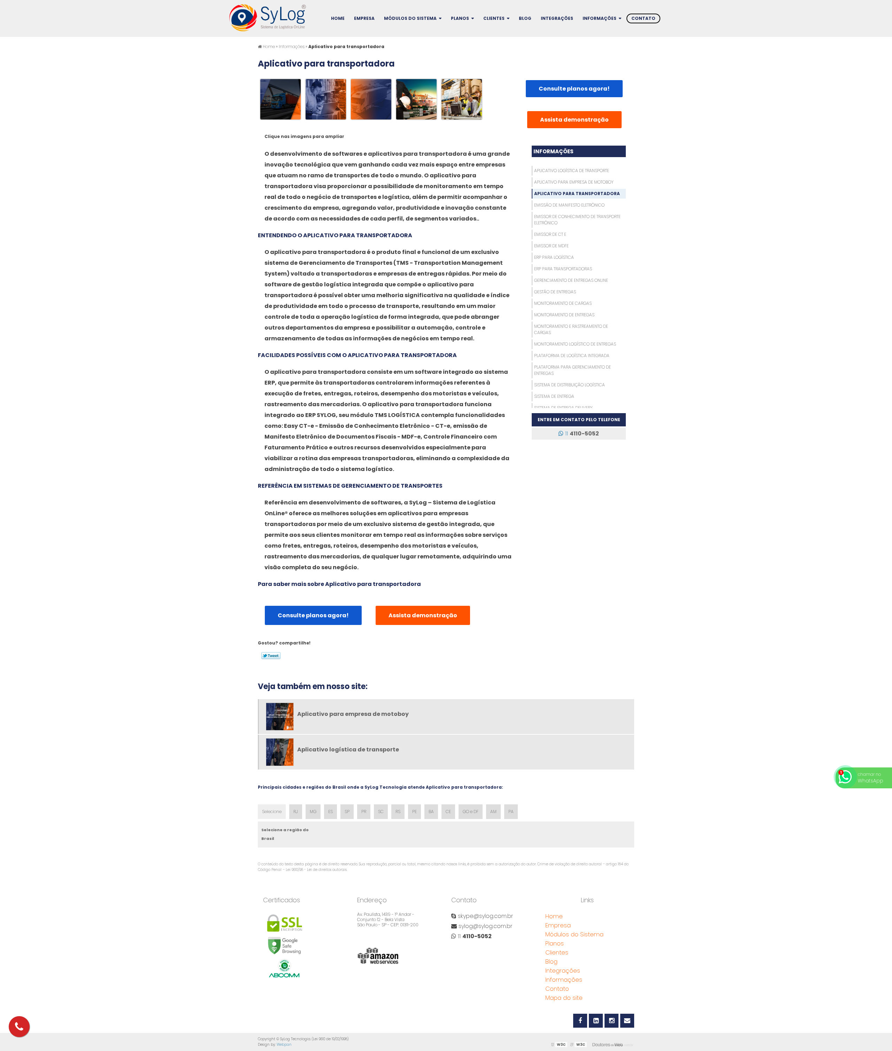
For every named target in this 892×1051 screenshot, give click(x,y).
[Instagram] (611, 1021)
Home (338, 18)
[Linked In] (596, 1021)
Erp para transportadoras (563, 269)
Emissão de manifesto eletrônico (569, 205)
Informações (599, 18)
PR (363, 811)
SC (381, 811)
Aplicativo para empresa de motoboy (574, 182)
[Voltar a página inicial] (267, 18)
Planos (460, 18)
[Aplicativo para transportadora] (280, 99)
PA (511, 811)
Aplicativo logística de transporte (571, 170)
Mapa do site (564, 998)
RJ (295, 811)
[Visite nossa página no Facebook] (580, 1021)
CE (448, 811)
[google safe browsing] (284, 945)
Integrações (557, 18)
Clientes (494, 18)
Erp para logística (554, 257)
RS (397, 811)
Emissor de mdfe (551, 246)
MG (313, 811)
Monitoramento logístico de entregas (575, 344)
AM (493, 811)
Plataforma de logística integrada (571, 355)
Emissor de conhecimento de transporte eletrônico (577, 220)
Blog (525, 18)
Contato (643, 18)
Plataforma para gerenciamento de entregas (572, 370)
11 (581, 434)
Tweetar (270, 655)
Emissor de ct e (550, 234)
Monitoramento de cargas (563, 303)
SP (347, 811)
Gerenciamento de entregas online (571, 280)
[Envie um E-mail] (627, 1021)
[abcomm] (284, 968)
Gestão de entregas (555, 292)
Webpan (284, 1044)
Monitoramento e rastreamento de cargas (571, 329)
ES (330, 811)
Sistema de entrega (554, 396)
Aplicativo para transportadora (577, 193)
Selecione (272, 811)
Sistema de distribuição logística (569, 385)
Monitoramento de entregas (564, 315)
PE (414, 811)
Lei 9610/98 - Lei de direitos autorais (316, 869)
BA (431, 811)
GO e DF (470, 811)
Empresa (364, 18)
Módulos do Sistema (410, 18)
